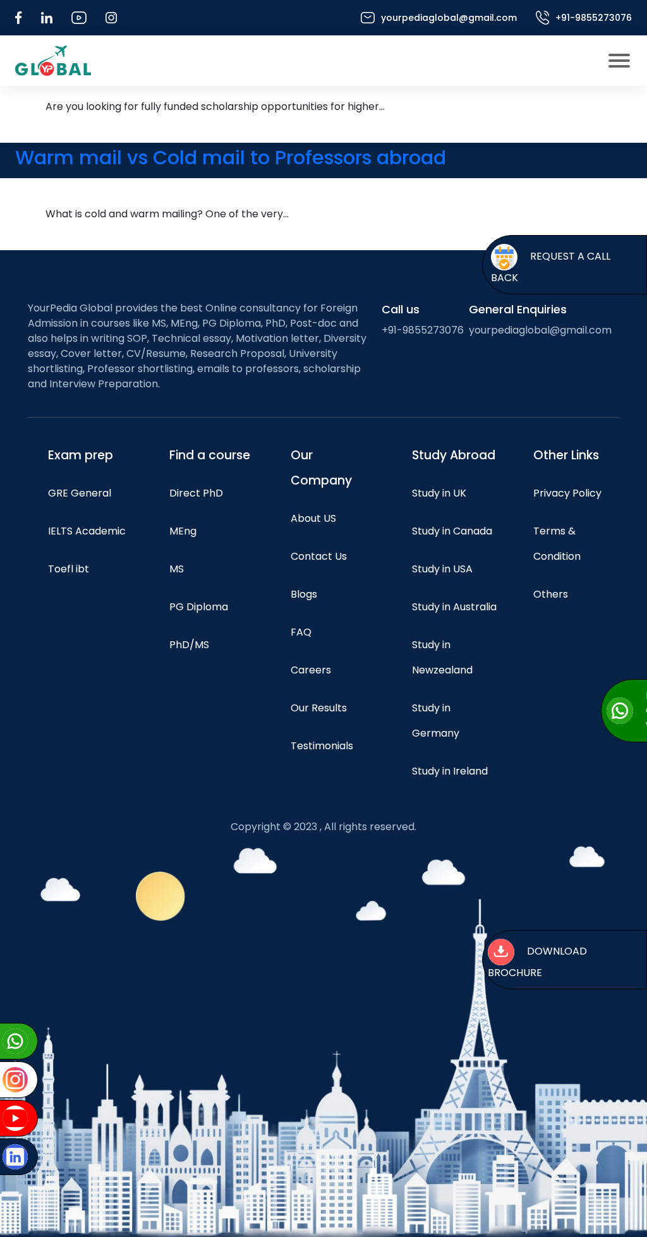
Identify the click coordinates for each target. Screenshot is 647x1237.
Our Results (319, 708)
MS (176, 569)
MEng (183, 531)
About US (313, 518)
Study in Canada (452, 531)
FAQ (301, 632)
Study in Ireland (450, 771)
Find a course (209, 455)
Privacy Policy (567, 493)
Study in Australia (454, 607)
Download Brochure (537, 962)
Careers (311, 670)
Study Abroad (453, 455)
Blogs (304, 594)
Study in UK (439, 493)
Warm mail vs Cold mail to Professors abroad (230, 157)
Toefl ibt (68, 569)
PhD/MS (189, 644)
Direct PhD (196, 493)
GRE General (79, 493)
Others (550, 594)
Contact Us (319, 556)
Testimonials (322, 746)
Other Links (566, 455)
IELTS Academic (87, 531)
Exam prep (80, 455)
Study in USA (442, 569)
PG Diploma (198, 607)
